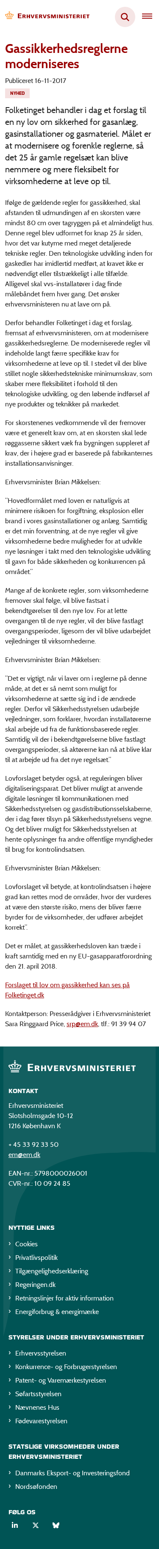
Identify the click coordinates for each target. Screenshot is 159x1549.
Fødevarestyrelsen (41, 1421)
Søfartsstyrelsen (38, 1394)
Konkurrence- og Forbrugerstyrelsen (66, 1367)
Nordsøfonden (36, 1487)
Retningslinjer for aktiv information (64, 1298)
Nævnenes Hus (37, 1407)
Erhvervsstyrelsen (40, 1353)
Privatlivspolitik (36, 1258)
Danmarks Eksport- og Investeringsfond (72, 1473)
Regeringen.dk (35, 1285)
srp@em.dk (82, 1024)
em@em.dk (24, 1155)
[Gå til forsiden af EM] (45, 17)
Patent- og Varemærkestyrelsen (60, 1380)
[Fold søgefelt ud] (125, 17)
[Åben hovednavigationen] (150, 17)
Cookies (26, 1244)
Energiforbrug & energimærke (57, 1312)
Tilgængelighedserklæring (51, 1271)
